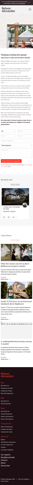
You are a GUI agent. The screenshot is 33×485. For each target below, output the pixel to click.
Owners (4, 460)
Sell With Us (5, 401)
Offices (3, 439)
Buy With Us (5, 385)
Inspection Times (6, 391)
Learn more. (22, 3)
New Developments (7, 393)
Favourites (5, 465)
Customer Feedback (7, 450)
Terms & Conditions (23, 479)
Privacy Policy (27, 164)
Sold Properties (6, 403)
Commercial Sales (6, 429)
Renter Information (7, 419)
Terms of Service (4, 166)
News (3, 463)
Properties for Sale (7, 388)
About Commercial (7, 427)
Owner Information (7, 416)
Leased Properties (6, 414)
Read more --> (5, 279)
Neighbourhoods (8, 457)
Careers (3, 447)
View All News (15, 240)
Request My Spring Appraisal (11, 161)
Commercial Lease (6, 432)
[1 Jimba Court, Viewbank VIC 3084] (15, 203)
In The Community (7, 444)
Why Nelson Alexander (8, 442)
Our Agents (5, 454)
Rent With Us (5, 411)
